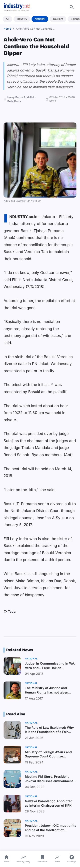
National (40, 18)
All (7, 18)
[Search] (71, 7)
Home (7, 28)
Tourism (58, 18)
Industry (22, 18)
